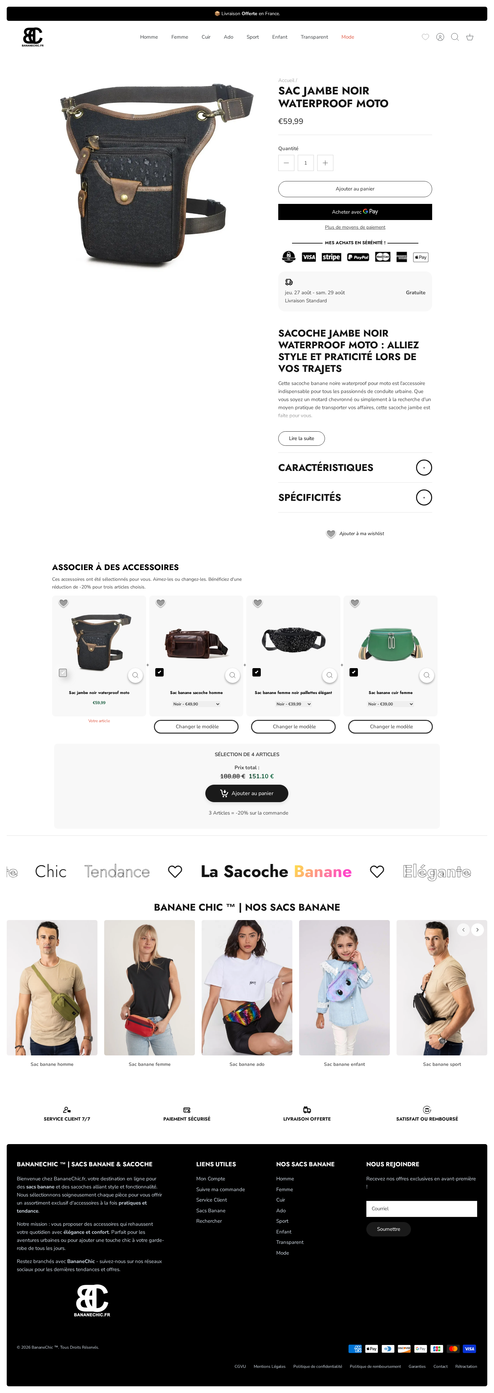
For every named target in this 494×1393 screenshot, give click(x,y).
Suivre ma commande (220, 1189)
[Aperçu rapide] (135, 675)
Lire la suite (301, 438)
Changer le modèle (197, 726)
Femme (179, 37)
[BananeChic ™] (32, 37)
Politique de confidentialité (317, 1366)
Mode (347, 37)
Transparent (314, 37)
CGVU (240, 1366)
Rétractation (466, 1366)
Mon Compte (210, 1178)
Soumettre (388, 1229)
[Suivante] (477, 929)
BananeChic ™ (45, 1347)
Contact (441, 1366)
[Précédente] (463, 929)
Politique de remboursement (375, 1366)
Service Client (211, 1199)
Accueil (286, 80)
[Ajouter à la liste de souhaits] (63, 604)
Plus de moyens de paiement (355, 227)
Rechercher (209, 1221)
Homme (149, 37)
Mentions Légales (270, 1366)
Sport (253, 37)
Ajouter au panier (355, 188)
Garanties (417, 1366)
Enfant (279, 37)
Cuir (206, 37)
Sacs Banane (210, 1210)
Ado (228, 37)
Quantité (288, 148)
